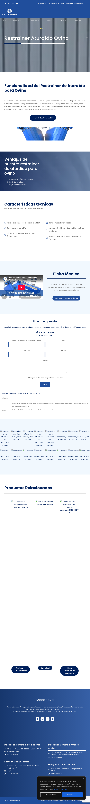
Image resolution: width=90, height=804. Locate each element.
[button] (4, 37)
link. (55, 409)
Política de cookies (61, 789)
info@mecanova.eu (46, 335)
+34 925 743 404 (46, 332)
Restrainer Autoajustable (20, 669)
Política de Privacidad (49, 800)
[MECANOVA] (9, 12)
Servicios (33, 21)
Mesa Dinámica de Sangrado (69, 671)
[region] (61, 788)
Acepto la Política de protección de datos (47, 378)
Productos (17, 21)
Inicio (5, 21)
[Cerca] (83, 778)
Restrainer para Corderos (66, 298)
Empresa (48, 21)
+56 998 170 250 (56, 774)
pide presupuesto (43, 118)
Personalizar (51, 795)
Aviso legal (64, 800)
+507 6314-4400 (56, 757)
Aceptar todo (72, 795)
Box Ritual (45, 668)
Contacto (77, 21)
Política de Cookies (78, 800)
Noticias (64, 21)
